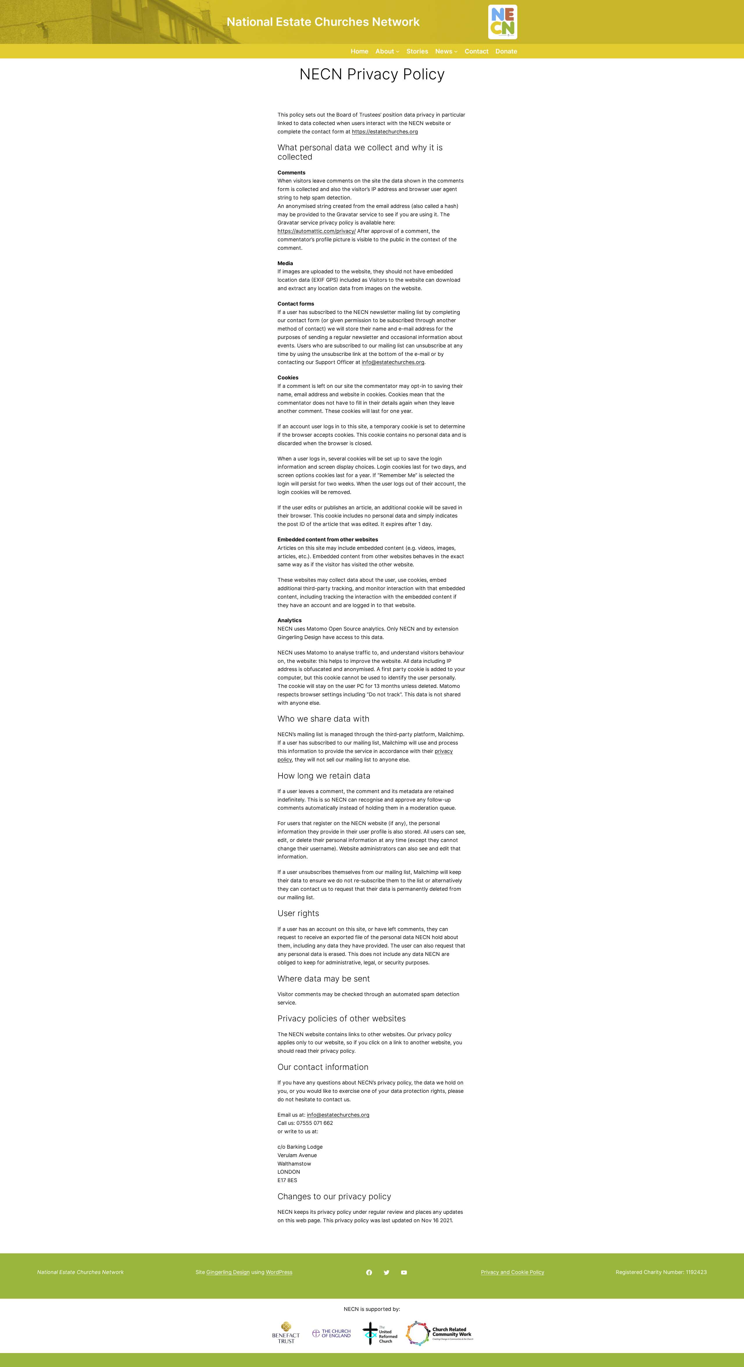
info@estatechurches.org (393, 362)
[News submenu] (456, 51)
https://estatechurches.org (385, 132)
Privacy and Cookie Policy (512, 1272)
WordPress (279, 1272)
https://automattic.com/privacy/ (317, 231)
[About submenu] (398, 51)
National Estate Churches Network (80, 1272)
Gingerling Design (228, 1272)
